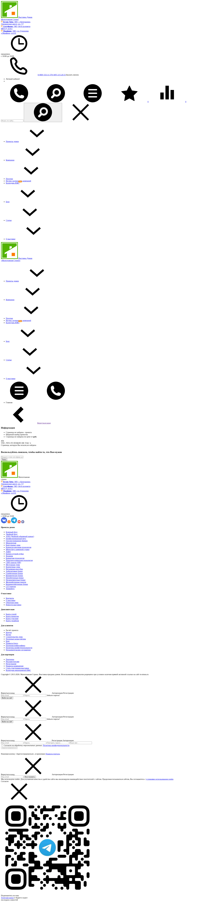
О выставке (10, 239)
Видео (8, 635)
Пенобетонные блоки (15, 578)
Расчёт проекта (12, 630)
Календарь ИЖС (12, 183)
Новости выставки (13, 605)
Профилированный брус (16, 539)
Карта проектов (12, 616)
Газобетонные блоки (14, 573)
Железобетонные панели (16, 582)
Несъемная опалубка (14, 569)
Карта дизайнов (12, 621)
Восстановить (30, 777)
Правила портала (53, 754)
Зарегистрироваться (9, 748)
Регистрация (11, 664)
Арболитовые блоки (14, 571)
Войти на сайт (7, 698)
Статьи (9, 220)
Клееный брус (12, 532)
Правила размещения (14, 666)
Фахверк (9, 556)
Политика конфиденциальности (19, 648)
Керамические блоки (14, 576)
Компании (10, 160)
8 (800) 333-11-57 (45, 75)
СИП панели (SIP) (13, 562)
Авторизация (68, 740)
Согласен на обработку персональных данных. (23, 745)
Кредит (9, 632)
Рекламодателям (12, 662)
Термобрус (10, 589)
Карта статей (11, 614)
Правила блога (12, 643)
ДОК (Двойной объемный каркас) (20, 536)
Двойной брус (12, 534)
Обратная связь (12, 603)
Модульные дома (13, 565)
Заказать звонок (72, 75)
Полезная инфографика (15, 645)
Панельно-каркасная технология (19, 560)
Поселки (9, 179)
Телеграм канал (7, 898)
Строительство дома (14, 637)
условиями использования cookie (159, 779)
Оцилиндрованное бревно (17, 541)
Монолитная (11, 543)
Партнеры (10, 659)
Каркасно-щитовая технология (18, 547)
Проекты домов (12, 141)
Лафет (8, 552)
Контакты (10, 598)
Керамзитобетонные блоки (17, 584)
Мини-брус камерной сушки (17, 549)
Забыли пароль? (53, 695)
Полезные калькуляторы (16, 639)
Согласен (5, 781)
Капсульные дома (13, 545)
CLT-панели (11, 586)
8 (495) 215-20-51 (59, 75)
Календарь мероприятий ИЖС (18, 670)
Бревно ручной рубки (15, 554)
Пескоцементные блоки (15, 580)
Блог (8, 202)
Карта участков (12, 619)
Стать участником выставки (17, 668)
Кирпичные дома (13, 567)
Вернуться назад (44, 423)
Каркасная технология (15, 558)
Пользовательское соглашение (18, 650)
